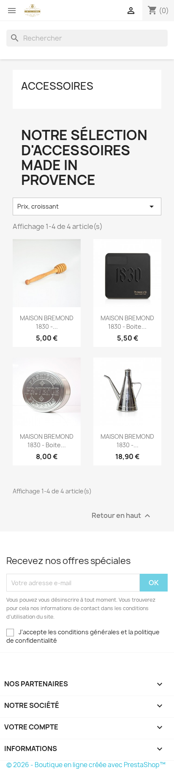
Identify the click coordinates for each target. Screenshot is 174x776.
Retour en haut (122, 516)
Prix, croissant (87, 206)
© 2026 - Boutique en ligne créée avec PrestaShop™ (86, 764)
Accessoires (57, 86)
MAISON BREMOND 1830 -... (46, 322)
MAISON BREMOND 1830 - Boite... (127, 322)
